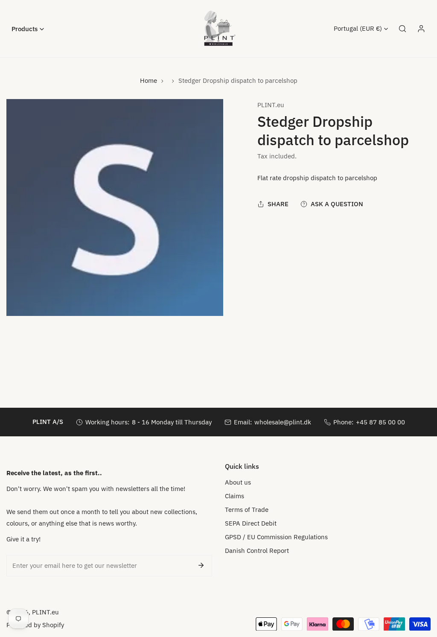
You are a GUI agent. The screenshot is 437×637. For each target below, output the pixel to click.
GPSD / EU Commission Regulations (276, 537)
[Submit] (201, 565)
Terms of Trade (246, 510)
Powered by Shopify (35, 625)
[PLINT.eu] (218, 28)
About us (238, 482)
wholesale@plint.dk (282, 422)
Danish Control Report (257, 550)
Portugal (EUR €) (358, 28)
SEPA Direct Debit (251, 523)
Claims (234, 496)
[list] (114, 207)
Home (148, 80)
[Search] (402, 28)
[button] (27, 29)
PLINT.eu (270, 105)
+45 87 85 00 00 (380, 422)
